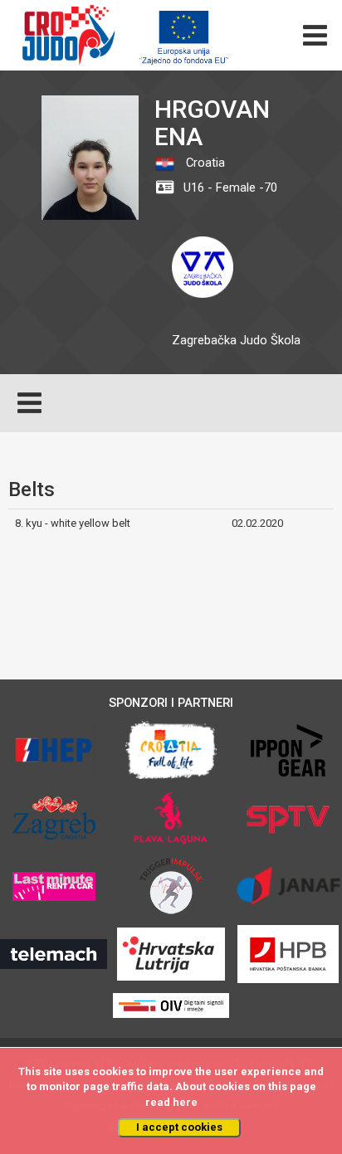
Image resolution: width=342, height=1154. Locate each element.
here (185, 1102)
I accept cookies (179, 1127)
